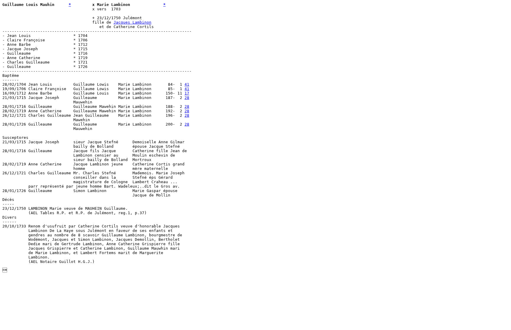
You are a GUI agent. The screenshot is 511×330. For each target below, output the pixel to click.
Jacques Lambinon (132, 22)
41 (187, 84)
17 (187, 93)
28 (187, 97)
